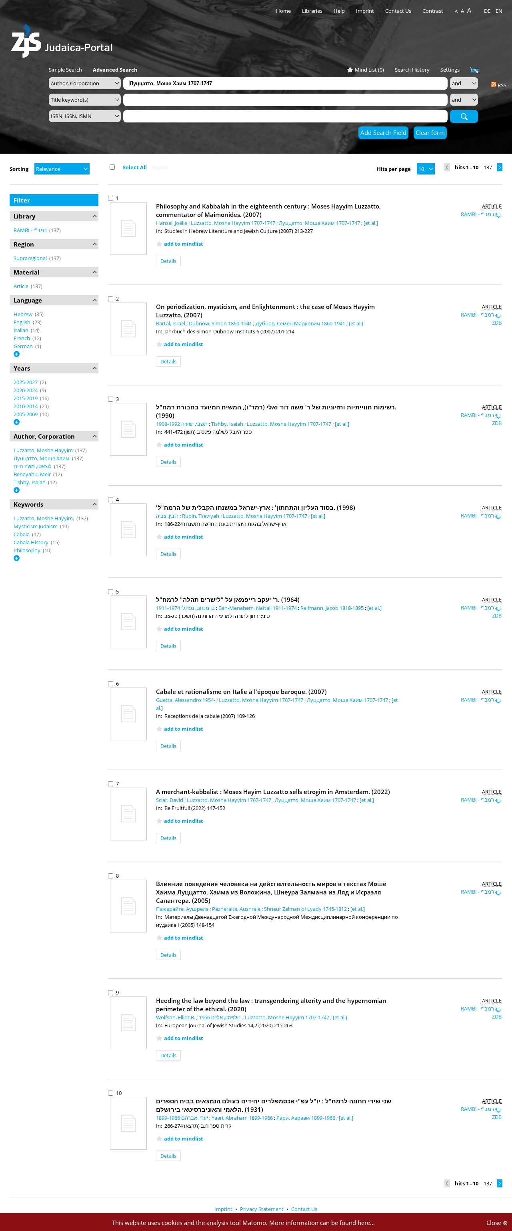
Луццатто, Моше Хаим (42, 458)
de (487, 10)
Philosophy (28, 550)
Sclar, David (170, 800)
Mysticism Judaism (36, 526)
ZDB (497, 322)
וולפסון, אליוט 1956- (220, 1017)
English (23, 322)
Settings (450, 69)
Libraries (312, 10)
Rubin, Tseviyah (201, 515)
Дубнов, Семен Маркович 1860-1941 (301, 323)
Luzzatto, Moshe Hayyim (44, 450)
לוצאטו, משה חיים (33, 466)
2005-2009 (26, 414)
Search (464, 116)
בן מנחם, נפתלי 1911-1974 (186, 607)
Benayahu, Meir (33, 474)
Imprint (365, 10)
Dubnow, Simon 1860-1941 (221, 323)
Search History (412, 69)
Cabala (22, 534)
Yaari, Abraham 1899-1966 (243, 1117)
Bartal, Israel (171, 323)
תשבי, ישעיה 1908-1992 (182, 423)
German (24, 346)
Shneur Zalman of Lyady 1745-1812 (306, 908)
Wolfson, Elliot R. (176, 1017)
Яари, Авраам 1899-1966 (306, 1117)
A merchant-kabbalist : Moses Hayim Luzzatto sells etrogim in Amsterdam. (273, 792)
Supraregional (31, 258)
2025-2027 (26, 382)
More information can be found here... (322, 1223)
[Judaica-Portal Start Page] (64, 39)
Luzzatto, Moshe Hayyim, (44, 518)
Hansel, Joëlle (172, 223)
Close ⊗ (497, 1223)
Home (283, 10)
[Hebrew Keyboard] (474, 70)
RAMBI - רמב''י (31, 230)
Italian (22, 330)
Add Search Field (383, 132)
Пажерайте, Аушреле (183, 908)
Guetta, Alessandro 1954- (186, 700)
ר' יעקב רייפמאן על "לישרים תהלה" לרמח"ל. (228, 599)
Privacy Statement (262, 1209)
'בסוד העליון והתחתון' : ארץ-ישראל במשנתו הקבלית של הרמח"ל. (255, 507)
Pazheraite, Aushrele (237, 908)
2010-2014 (26, 406)
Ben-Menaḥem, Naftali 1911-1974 (258, 607)
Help (339, 10)
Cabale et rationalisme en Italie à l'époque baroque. (241, 692)
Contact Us (398, 10)
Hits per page (394, 168)
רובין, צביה (168, 515)
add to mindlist (183, 243)
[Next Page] (499, 167)
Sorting (19, 168)
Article (22, 286)
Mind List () (369, 69)
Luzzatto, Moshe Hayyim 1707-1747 (233, 223)
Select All (135, 167)
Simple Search (65, 69)
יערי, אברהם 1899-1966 (182, 1117)
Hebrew (24, 314)
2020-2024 (26, 390)
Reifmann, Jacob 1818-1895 (332, 607)
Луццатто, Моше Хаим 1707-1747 (320, 223)
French (22, 338)
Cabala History (32, 542)
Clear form (430, 132)
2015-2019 (26, 398)
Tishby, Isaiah (30, 482)
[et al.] (371, 223)
